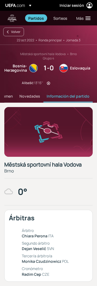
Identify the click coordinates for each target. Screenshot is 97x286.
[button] (82, 18)
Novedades (29, 96)
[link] (36, 18)
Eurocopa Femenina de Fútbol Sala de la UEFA (12, 18)
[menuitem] (36, 18)
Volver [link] (15, 31)
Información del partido (68, 96)
